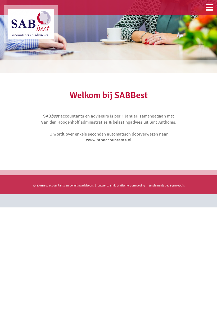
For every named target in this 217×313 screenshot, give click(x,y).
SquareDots (177, 185)
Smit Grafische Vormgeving (127, 185)
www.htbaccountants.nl (108, 140)
